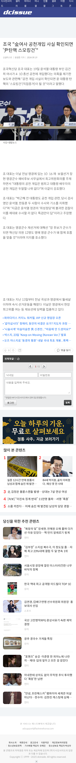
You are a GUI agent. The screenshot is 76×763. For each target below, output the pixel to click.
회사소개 (12, 742)
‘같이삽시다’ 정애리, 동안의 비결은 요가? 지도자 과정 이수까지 (37, 324)
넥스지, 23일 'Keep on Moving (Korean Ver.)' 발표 (35, 335)
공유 (19, 350)
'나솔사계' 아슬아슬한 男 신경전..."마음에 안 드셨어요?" (37, 329)
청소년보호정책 (15, 745)
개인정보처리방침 (59, 742)
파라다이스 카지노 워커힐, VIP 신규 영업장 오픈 (32, 318)
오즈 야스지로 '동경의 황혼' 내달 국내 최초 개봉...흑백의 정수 (37, 341)
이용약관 (45, 742)
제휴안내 (23, 742)
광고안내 (34, 742)
